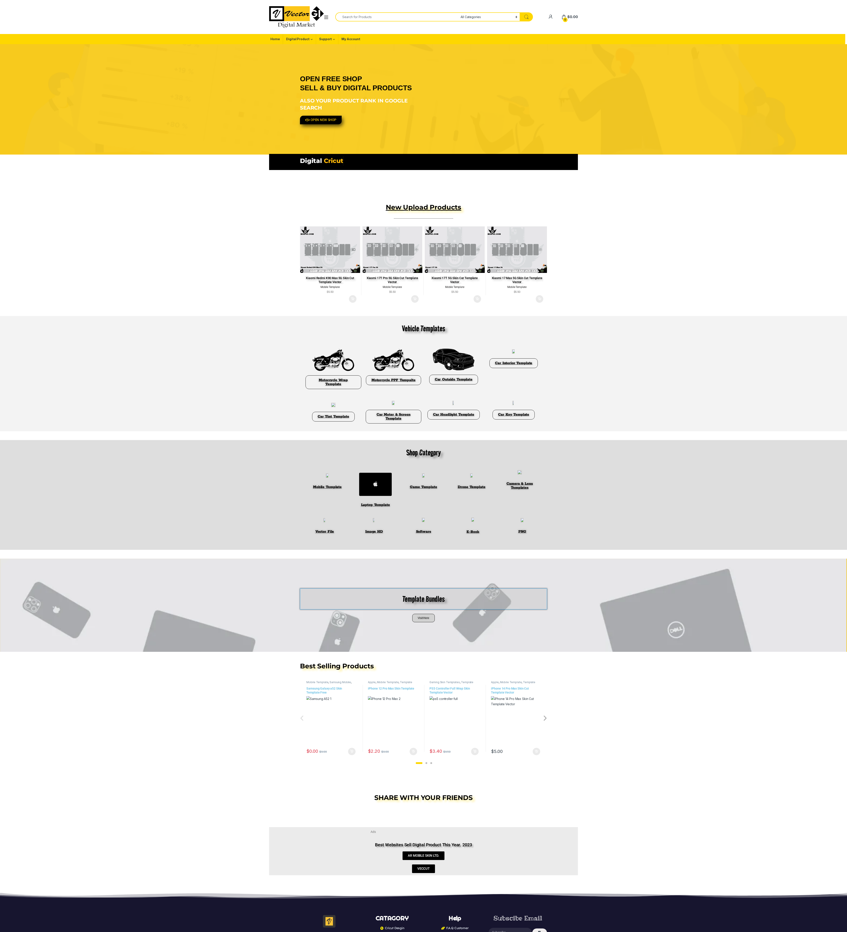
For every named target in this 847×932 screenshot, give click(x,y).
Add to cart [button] (352, 299)
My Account (350, 39)
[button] (419, 763)
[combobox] (396, 16)
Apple (371, 682)
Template (406, 682)
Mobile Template (317, 682)
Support (325, 39)
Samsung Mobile (340, 682)
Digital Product (297, 39)
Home (275, 39)
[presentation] (545, 718)
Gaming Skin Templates (444, 682)
